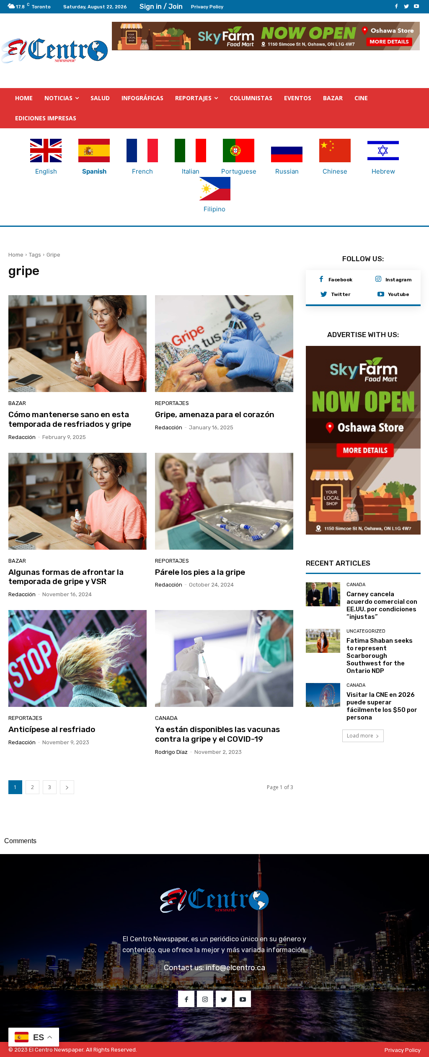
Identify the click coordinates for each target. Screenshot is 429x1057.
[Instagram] (378, 279)
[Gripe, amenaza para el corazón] (224, 343)
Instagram (398, 279)
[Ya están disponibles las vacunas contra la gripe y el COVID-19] (224, 658)
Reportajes (172, 403)
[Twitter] (406, 7)
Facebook (340, 279)
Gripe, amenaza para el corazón (214, 414)
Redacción (22, 437)
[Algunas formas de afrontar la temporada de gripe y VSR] (77, 501)
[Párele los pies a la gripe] (224, 501)
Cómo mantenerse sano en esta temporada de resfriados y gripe (69, 419)
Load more (360, 735)
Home (15, 255)
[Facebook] (396, 7)
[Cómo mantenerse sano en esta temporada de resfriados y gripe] (77, 343)
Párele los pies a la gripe (200, 572)
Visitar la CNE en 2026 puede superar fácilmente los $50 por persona (381, 706)
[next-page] (67, 787)
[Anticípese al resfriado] (77, 658)
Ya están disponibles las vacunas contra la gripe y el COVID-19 (217, 734)
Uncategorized (365, 631)
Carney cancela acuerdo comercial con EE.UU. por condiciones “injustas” (381, 605)
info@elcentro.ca (235, 967)
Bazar (17, 403)
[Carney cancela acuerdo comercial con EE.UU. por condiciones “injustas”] (323, 594)
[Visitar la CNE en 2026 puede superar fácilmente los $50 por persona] (323, 695)
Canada (166, 718)
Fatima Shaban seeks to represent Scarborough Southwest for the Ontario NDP (379, 656)
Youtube (398, 294)
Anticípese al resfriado (51, 729)
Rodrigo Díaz (171, 752)
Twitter (340, 294)
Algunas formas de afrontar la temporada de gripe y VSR (66, 577)
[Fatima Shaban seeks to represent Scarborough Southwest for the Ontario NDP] (323, 641)
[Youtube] (416, 7)
